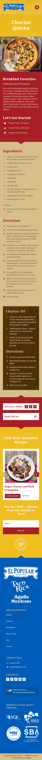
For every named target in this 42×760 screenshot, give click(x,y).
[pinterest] (24, 679)
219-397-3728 (15, 663)
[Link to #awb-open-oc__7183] (37, 7)
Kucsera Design (26, 758)
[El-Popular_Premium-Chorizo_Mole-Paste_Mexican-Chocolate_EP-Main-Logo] (14, 4)
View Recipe (13, 496)
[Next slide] (36, 474)
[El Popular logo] (21, 567)
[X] (31, 407)
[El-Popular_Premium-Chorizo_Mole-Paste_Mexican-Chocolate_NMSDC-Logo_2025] (31, 712)
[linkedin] (20, 679)
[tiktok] (15, 679)
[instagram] (11, 679)
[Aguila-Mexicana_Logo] (21, 595)
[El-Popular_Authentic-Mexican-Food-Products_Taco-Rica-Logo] (20, 582)
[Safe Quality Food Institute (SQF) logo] (13, 716)
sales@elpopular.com (18, 667)
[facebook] (7, 679)
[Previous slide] (5, 474)
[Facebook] (26, 407)
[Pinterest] (35, 407)
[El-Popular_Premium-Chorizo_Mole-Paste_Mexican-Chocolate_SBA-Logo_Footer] (31, 727)
